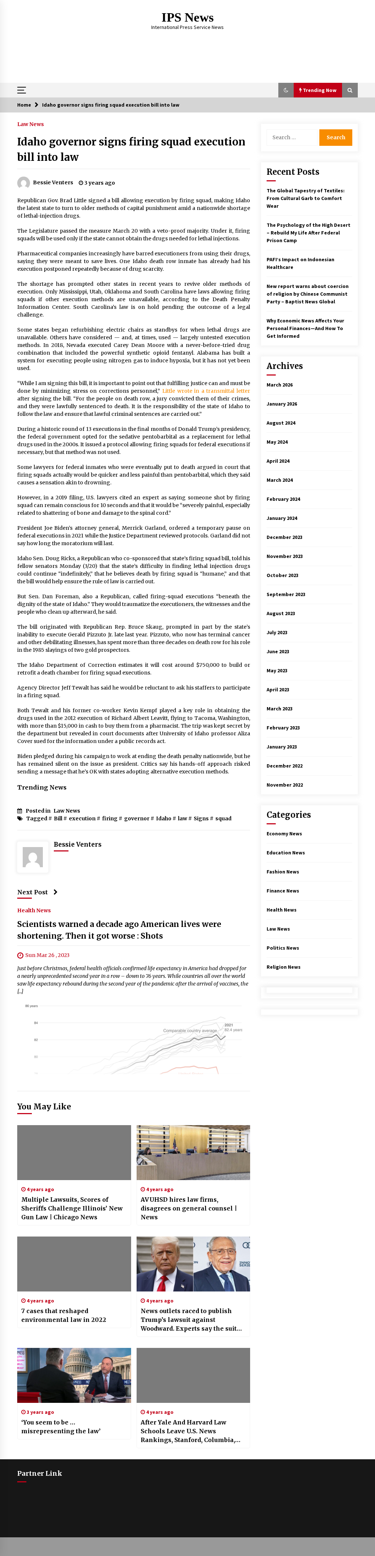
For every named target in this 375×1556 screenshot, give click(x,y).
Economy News (284, 833)
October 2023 (282, 575)
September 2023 (286, 594)
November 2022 (285, 784)
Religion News (284, 967)
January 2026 (282, 403)
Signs (201, 818)
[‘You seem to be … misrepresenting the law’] (74, 1375)
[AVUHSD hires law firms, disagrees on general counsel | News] (193, 1152)
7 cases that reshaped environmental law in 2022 (63, 1315)
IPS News (187, 17)
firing (110, 818)
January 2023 (282, 746)
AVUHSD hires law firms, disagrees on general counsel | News (189, 1208)
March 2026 (280, 384)
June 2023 (278, 651)
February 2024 (283, 499)
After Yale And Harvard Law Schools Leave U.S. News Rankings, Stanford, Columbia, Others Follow (188, 1431)
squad (223, 818)
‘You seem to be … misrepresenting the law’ (61, 1427)
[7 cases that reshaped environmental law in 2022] (74, 1264)
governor (136, 818)
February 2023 (283, 727)
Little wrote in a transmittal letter (206, 391)
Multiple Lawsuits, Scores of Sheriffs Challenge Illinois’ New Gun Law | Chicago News (72, 1208)
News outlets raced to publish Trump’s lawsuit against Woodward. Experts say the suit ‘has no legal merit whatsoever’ (190, 1320)
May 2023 (277, 670)
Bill (58, 818)
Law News (30, 124)
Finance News (283, 890)
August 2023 (281, 613)
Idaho (163, 818)
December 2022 (284, 765)
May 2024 (277, 442)
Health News (34, 910)
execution (82, 818)
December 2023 (284, 537)
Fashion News (283, 871)
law (182, 818)
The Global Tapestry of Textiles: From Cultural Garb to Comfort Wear (306, 198)
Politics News (283, 948)
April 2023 (278, 689)
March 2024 (280, 480)
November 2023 (285, 556)
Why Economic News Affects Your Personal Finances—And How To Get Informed (305, 328)
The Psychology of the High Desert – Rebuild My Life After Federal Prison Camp (308, 233)
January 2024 (282, 518)
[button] (286, 90)
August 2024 (281, 423)
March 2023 (280, 708)
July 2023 (277, 632)
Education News (286, 852)
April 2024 (278, 461)
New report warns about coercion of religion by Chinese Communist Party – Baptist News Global (308, 294)
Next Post (32, 892)
